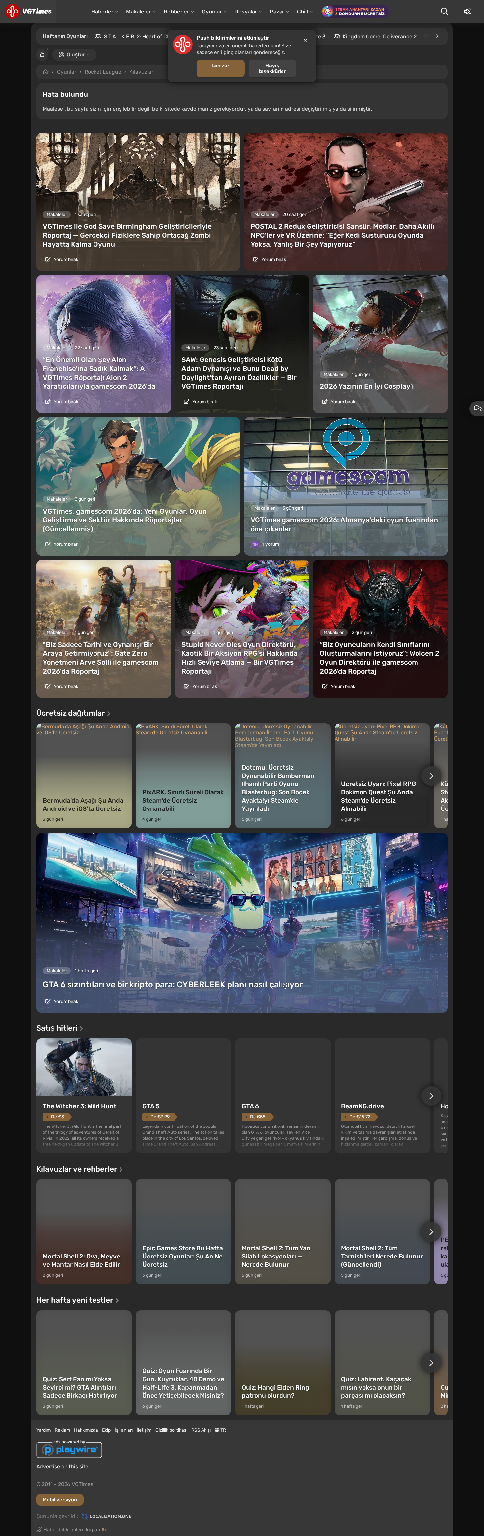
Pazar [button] (277, 11)
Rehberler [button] (176, 11)
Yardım (43, 1430)
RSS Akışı (201, 1430)
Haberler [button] (102, 11)
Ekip (106, 1430)
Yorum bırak (65, 259)
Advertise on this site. (63, 1466)
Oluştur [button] (76, 54)
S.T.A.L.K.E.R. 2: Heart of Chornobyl (146, 36)
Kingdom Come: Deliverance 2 (380, 36)
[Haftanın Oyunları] (437, 36)
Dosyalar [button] (245, 11)
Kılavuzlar (141, 72)
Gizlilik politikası (171, 1430)
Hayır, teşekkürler (272, 68)
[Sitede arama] (444, 11)
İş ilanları (124, 1430)
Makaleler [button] (138, 11)
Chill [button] (302, 11)
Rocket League (103, 72)
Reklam (62, 1430)
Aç (104, 1530)
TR (222, 1430)
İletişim (144, 1430)
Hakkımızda (86, 1430)
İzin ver (220, 65)
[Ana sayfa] (28, 11)
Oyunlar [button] (212, 11)
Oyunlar (66, 72)
